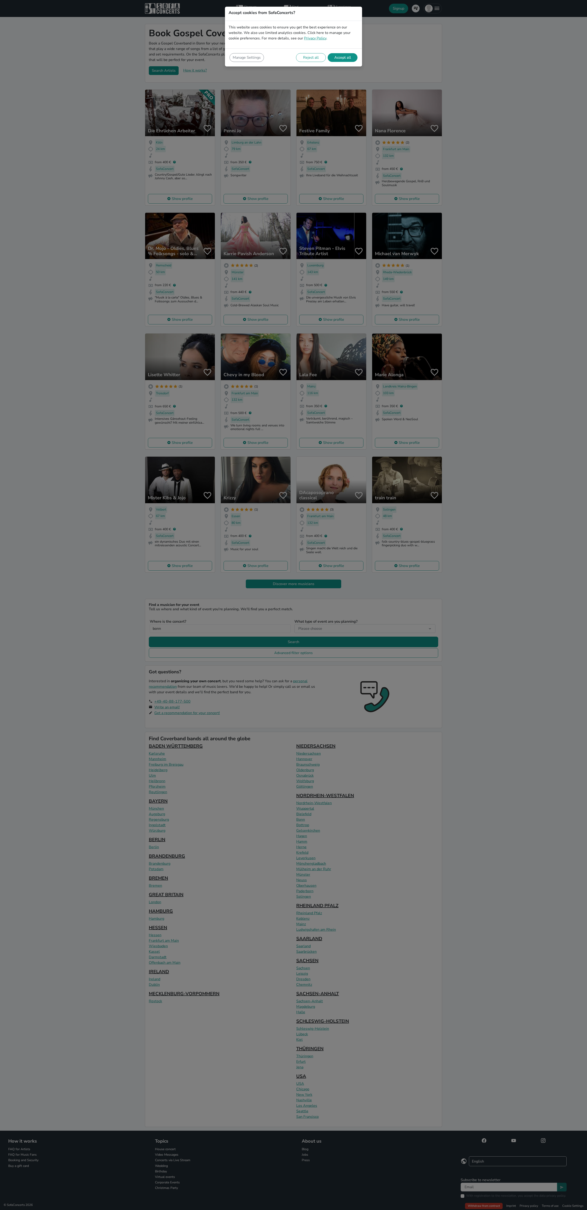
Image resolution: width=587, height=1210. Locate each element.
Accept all (342, 57)
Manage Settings (247, 57)
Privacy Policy (315, 38)
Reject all (311, 57)
